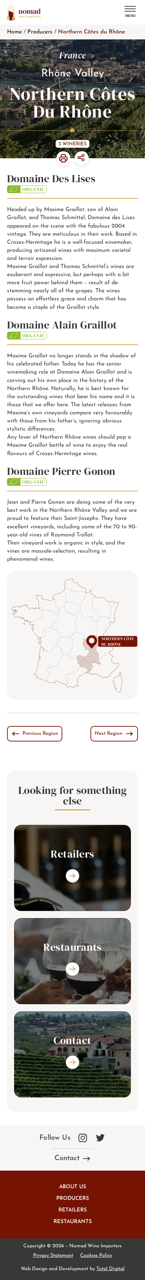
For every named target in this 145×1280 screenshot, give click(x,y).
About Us (72, 1187)
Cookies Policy (96, 1255)
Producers (39, 32)
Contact (67, 1158)
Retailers (72, 1210)
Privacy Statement (53, 1255)
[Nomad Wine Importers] (23, 12)
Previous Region (40, 733)
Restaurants (72, 1221)
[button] (130, 12)
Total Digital (110, 1269)
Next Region (108, 733)
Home (14, 32)
